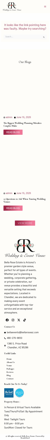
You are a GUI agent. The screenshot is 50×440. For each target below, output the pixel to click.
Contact (10, 378)
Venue (9, 365)
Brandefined (25, 438)
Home (9, 359)
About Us (11, 362)
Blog (9, 375)
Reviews (10, 372)
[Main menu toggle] (45, 6)
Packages (10, 368)
